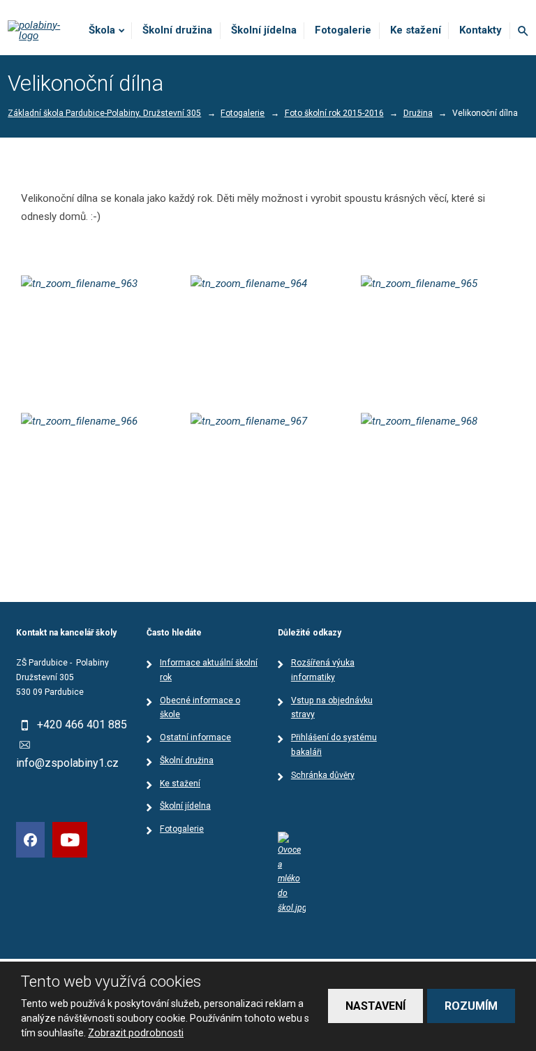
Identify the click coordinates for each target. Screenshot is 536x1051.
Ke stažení (415, 30)
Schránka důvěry (323, 775)
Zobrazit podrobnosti (136, 1032)
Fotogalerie (343, 30)
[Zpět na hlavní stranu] (40, 30)
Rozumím (471, 1006)
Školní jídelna (264, 30)
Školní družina (177, 30)
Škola (102, 30)
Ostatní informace (195, 737)
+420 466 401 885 (82, 724)
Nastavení (375, 1006)
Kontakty (480, 30)
